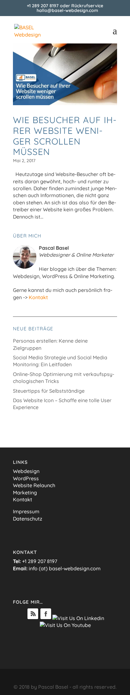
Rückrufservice (87, 6)
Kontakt (38, 297)
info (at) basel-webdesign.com (65, 568)
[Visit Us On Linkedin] (78, 618)
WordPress (26, 478)
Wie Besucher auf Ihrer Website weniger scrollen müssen (64, 135)
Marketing (25, 492)
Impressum (26, 511)
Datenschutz (27, 519)
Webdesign (26, 471)
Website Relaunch (34, 485)
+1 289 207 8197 (43, 6)
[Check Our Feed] (32, 618)
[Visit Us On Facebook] (45, 618)
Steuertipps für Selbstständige (49, 391)
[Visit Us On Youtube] (65, 625)
